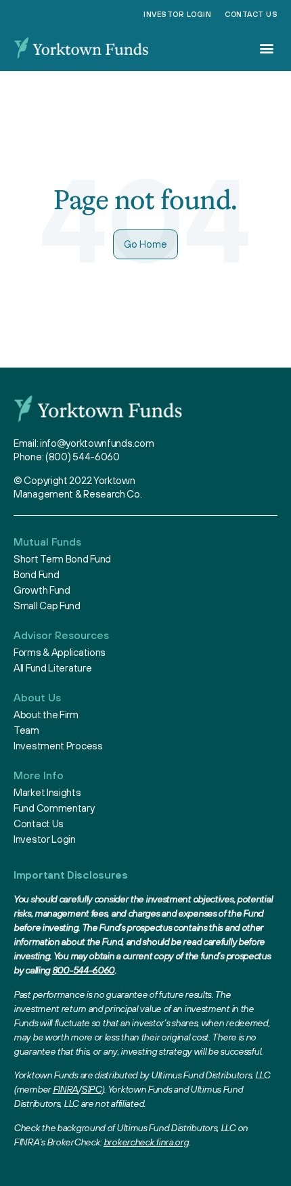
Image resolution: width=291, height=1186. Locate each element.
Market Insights (47, 792)
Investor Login (177, 14)
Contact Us (251, 14)
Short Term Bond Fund (62, 559)
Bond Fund (36, 574)
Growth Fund (42, 590)
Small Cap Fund (47, 605)
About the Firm (46, 714)
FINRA (66, 1089)
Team (26, 730)
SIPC (91, 1089)
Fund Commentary (54, 808)
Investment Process (58, 745)
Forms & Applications (60, 652)
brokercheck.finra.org (146, 1142)
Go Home (145, 244)
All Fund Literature (52, 668)
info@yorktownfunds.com (97, 443)
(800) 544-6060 (82, 456)
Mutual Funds (47, 541)
